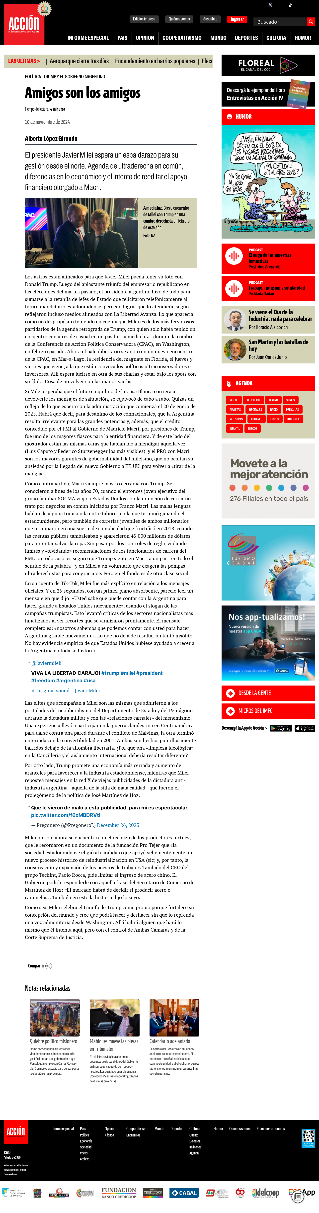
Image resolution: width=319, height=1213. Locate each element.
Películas (292, 410)
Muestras (236, 419)
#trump (110, 673)
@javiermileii (46, 663)
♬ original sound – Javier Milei (65, 690)
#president (149, 673)
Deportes (246, 38)
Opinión (145, 38)
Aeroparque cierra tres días (54, 61)
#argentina (69, 681)
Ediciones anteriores (271, 1129)
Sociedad (85, 1147)
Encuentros (133, 1135)
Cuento (193, 1135)
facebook (260, 4)
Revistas (235, 410)
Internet (293, 419)
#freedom (43, 681)
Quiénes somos (179, 19)
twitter (270, 5)
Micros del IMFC (255, 711)
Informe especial (88, 38)
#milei (128, 673)
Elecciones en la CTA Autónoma (210, 61)
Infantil (235, 429)
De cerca (194, 1141)
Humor (303, 38)
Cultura (276, 38)
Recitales (255, 410)
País (122, 38)
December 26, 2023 (118, 825)
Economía (86, 1141)
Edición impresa (144, 19)
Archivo (84, 1159)
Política (33, 77)
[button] (266, 595)
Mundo (218, 38)
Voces (83, 1153)
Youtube (300, 4)
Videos (234, 400)
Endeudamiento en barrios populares (130, 61)
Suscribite (210, 19)
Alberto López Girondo (51, 139)
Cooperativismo (182, 38)
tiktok (290, 4)
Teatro (273, 400)
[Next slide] (309, 563)
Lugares (256, 419)
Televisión (253, 400)
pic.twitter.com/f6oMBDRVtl (65, 815)
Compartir (36, 966)
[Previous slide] (228, 563)
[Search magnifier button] (311, 21)
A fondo (109, 1135)
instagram (280, 4)
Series (290, 400)
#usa (90, 681)
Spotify (310, 4)
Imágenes (195, 1147)
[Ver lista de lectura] (298, 1197)
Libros (274, 419)
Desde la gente (255, 693)
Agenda (194, 1153)
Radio (274, 410)
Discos (252, 429)
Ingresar (237, 19)
